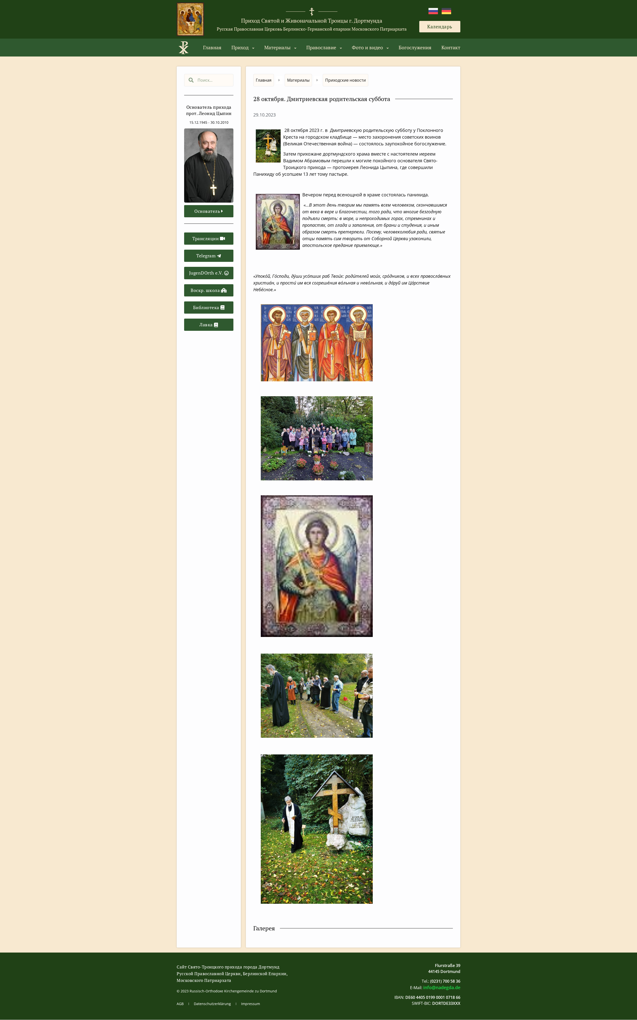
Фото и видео (367, 47)
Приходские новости (345, 80)
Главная (212, 47)
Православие (321, 47)
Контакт (450, 47)
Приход (240, 47)
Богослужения (415, 47)
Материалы (277, 47)
